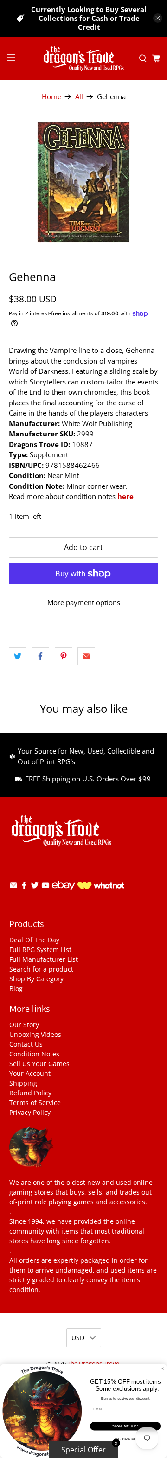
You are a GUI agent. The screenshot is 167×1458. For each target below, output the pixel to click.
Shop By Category (36, 978)
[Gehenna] (83, 182)
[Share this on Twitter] (17, 656)
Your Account (30, 1073)
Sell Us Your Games (39, 1063)
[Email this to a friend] (86, 656)
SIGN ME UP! (125, 1426)
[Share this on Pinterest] (63, 656)
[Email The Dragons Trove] (13, 886)
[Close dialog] (162, 1368)
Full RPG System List (40, 949)
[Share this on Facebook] (40, 656)
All (79, 96)
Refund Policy (30, 1092)
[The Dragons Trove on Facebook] (24, 886)
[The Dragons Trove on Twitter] (35, 886)
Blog (16, 988)
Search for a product (41, 969)
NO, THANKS (125, 1439)
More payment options (83, 602)
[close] (157, 18)
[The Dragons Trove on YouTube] (45, 886)
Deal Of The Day (34, 939)
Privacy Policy (30, 1112)
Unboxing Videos (35, 1034)
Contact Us (26, 1044)
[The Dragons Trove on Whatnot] (100, 886)
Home (51, 96)
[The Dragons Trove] (83, 58)
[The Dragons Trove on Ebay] (63, 894)
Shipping (23, 1083)
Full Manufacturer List (43, 959)
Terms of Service (35, 1102)
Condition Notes (34, 1053)
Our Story (24, 1024)
